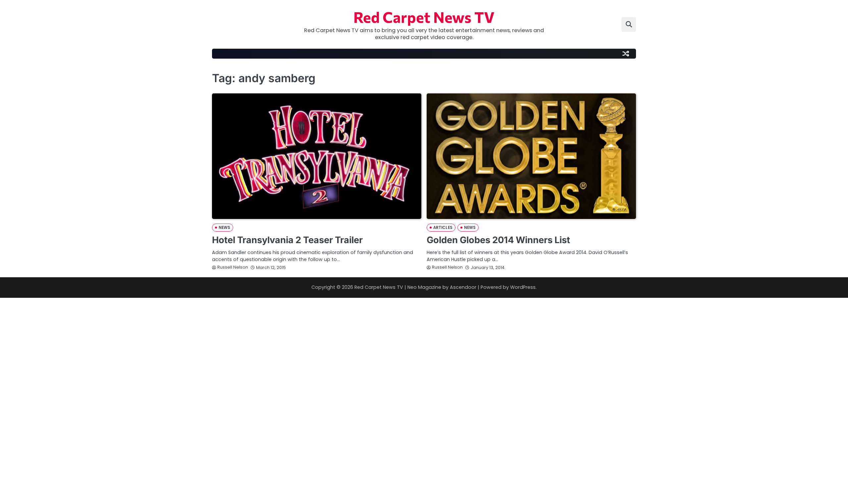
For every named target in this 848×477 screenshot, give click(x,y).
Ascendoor (463, 287)
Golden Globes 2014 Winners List (498, 240)
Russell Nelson (232, 267)
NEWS (224, 227)
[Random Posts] (626, 54)
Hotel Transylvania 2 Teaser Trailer (287, 240)
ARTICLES (442, 227)
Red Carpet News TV (424, 17)
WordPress (523, 287)
